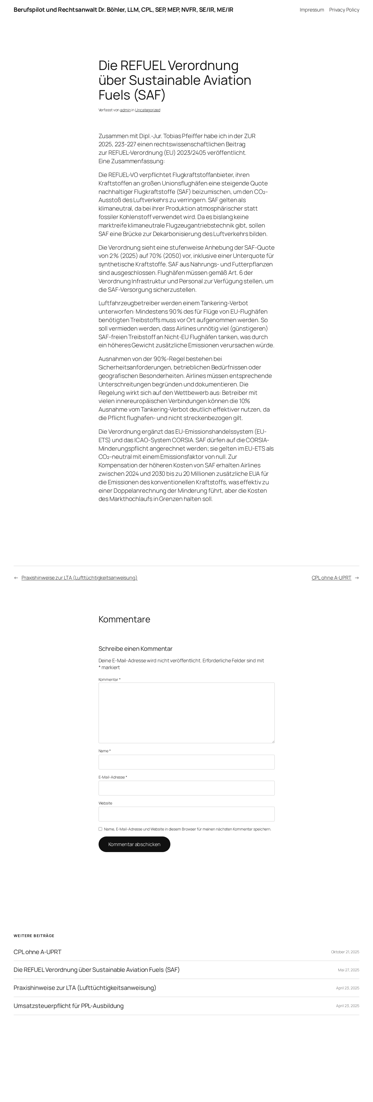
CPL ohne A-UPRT (332, 577)
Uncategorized (147, 109)
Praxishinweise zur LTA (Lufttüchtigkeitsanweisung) (80, 577)
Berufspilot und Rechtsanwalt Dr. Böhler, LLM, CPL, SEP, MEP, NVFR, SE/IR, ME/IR (123, 9)
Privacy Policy (344, 9)
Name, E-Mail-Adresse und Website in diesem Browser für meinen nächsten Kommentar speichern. (187, 829)
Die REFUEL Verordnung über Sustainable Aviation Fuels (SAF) (97, 969)
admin (125, 109)
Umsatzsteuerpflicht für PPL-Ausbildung (69, 1005)
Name (105, 750)
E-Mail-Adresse (113, 777)
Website (105, 803)
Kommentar (110, 679)
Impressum (312, 9)
